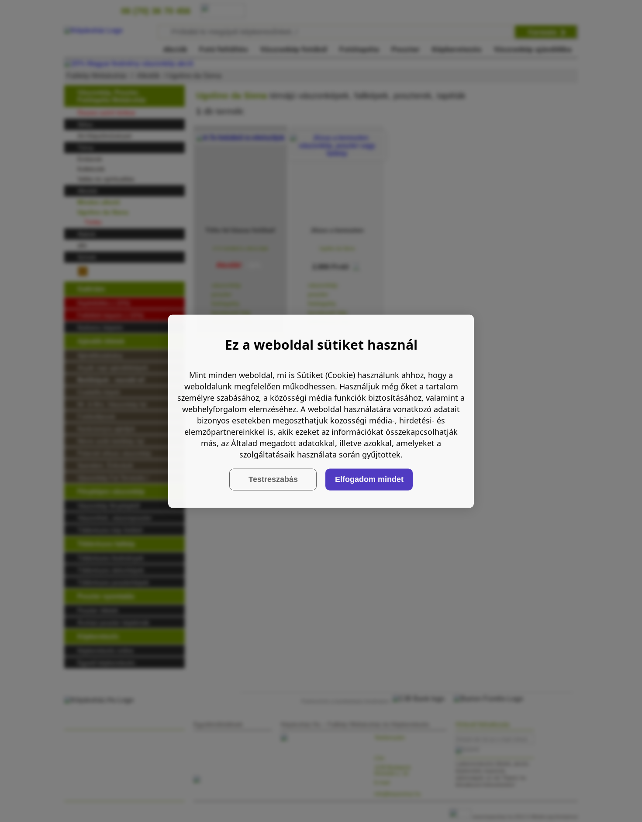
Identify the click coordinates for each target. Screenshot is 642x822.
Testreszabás (273, 479)
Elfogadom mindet (369, 479)
